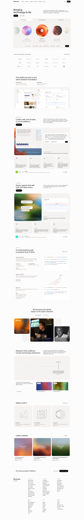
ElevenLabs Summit (60, 506)
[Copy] (68, 257)
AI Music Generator (31, 488)
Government (45, 488)
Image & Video (60, 162)
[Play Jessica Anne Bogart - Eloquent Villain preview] (27, 30)
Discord (44, 506)
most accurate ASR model (22, 275)
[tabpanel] (32, 172)
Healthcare (44, 487)
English (16, 480)
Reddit (44, 511)
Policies (58, 507)
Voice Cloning (30, 485)
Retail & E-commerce (46, 491)
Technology (45, 489)
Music (17, 163)
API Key (58, 491)
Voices (45, 162)
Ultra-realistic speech (47, 151)
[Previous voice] (34, 40)
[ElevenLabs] (16, 1)
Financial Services (46, 485)
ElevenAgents (39, 82)
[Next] (63, 366)
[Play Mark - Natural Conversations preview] (57, 30)
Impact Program (30, 503)
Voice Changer (30, 483)
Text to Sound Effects (31, 484)
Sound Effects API (60, 488)
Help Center (30, 506)
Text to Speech (30, 480)
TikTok (44, 507)
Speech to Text (30, 481)
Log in (65, 1)
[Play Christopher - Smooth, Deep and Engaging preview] (16, 30)
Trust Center (30, 511)
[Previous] (21, 366)
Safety (58, 503)
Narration (41, 38)
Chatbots (44, 495)
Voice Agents (45, 480)
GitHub (44, 503)
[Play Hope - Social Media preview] (67, 30)
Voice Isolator (30, 487)
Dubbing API (59, 484)
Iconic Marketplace (31, 502)
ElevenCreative (19, 82)
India (29, 513)
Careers (58, 502)
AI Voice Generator (31, 492)
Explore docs (64, 251)
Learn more (19, 124)
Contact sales (22, 15)
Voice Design (30, 491)
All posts (65, 435)
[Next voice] (49, 40)
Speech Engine (59, 483)
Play (66, 141)
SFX (30, 163)
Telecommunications (46, 484)
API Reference (59, 480)
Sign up (68, 1)
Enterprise (30, 510)
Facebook (44, 510)
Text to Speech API (20, 257)
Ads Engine (30, 496)
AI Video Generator (31, 495)
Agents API (59, 481)
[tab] (23, 20)
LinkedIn (44, 502)
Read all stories (67, 54)
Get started (65, 171)
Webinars (29, 507)
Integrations (45, 483)
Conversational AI (46, 481)
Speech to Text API (20, 274)
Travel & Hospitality (46, 492)
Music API (18, 287)
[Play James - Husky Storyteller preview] (42, 30)
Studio (29, 489)
